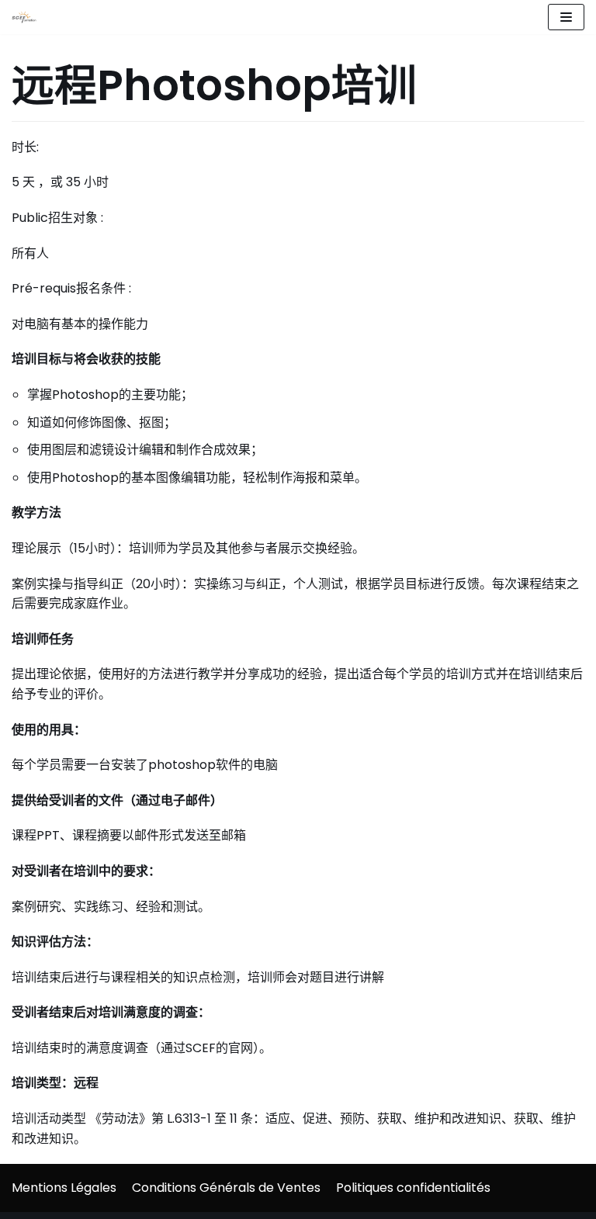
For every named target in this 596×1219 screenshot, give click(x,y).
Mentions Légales (64, 1187)
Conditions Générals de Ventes (226, 1187)
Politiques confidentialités (413, 1187)
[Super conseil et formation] (28, 17)
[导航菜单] (566, 17)
